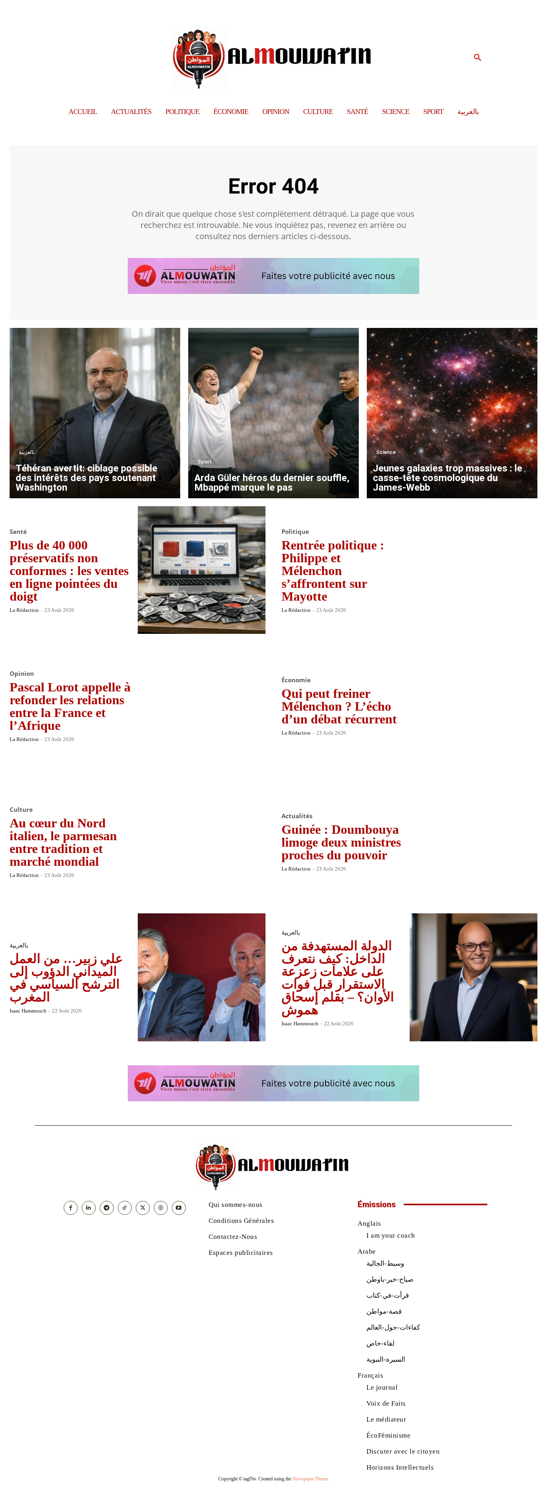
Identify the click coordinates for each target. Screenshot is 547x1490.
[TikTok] (125, 1208)
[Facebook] (71, 1208)
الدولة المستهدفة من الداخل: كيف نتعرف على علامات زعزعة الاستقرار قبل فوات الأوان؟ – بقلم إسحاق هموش (338, 978)
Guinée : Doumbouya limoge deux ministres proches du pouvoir (341, 842)
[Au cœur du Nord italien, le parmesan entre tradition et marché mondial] (202, 842)
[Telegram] (107, 1208)
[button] (477, 58)
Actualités (297, 816)
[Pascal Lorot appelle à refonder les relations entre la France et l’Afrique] (202, 706)
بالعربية (27, 452)
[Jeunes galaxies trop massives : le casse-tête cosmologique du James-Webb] (452, 413)
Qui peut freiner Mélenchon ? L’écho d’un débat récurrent (339, 706)
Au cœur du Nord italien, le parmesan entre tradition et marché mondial (63, 842)
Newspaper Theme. (310, 1479)
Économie (296, 680)
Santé (18, 532)
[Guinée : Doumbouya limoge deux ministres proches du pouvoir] (474, 842)
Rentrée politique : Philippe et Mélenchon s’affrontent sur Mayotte (333, 570)
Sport (204, 462)
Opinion (22, 674)
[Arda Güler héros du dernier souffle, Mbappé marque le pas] (273, 413)
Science (386, 452)
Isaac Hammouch (28, 1011)
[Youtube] (179, 1208)
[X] (143, 1208)
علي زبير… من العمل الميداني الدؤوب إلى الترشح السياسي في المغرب (66, 977)
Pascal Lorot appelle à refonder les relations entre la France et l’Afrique (70, 706)
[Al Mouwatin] (274, 58)
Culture (21, 810)
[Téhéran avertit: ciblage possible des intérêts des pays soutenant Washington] (95, 413)
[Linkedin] (89, 1208)
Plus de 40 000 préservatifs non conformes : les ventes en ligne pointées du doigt (69, 570)
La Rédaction (24, 610)
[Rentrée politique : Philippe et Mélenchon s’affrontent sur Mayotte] (474, 570)
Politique (295, 532)
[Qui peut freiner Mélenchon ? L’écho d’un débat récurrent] (474, 706)
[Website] (161, 1208)
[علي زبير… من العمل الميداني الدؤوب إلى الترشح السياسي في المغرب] (202, 977)
